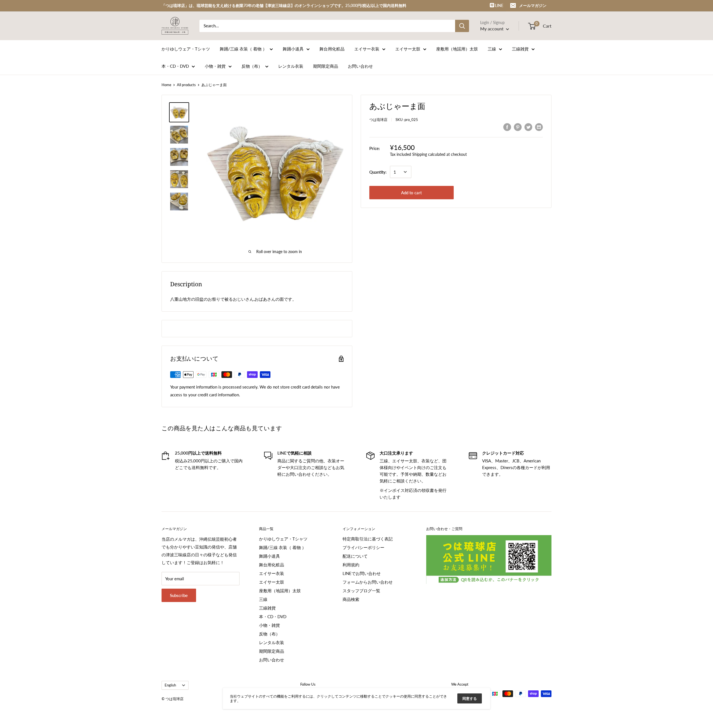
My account (492, 28)
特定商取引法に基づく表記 (368, 538)
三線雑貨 (520, 48)
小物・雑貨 (215, 66)
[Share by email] (539, 127)
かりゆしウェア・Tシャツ (186, 48)
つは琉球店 (378, 119)
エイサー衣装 (366, 48)
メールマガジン (532, 5)
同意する (469, 698)
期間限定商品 (325, 66)
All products (186, 84)
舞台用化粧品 (332, 48)
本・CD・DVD (175, 66)
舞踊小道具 (293, 48)
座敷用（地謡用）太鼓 (457, 48)
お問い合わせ (360, 66)
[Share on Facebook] (507, 127)
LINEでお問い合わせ (362, 573)
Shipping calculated (428, 154)
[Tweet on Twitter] (528, 127)
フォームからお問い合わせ (368, 581)
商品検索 (351, 599)
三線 (492, 48)
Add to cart (411, 192)
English (170, 685)
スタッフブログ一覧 (361, 590)
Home (166, 84)
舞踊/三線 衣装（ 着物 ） (243, 48)
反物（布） (251, 66)
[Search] (462, 26)
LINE (498, 5)
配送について (355, 556)
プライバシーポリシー (363, 547)
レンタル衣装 (290, 66)
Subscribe (179, 595)
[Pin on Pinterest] (518, 127)
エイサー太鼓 (407, 48)
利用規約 (351, 564)
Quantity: (378, 171)
